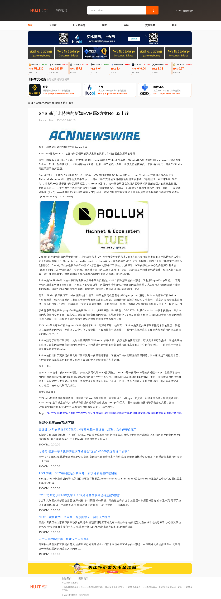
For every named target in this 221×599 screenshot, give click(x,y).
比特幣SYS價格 (66, 413)
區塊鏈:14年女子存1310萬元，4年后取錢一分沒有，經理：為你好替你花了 (88, 429)
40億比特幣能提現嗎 (141, 413)
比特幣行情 (84, 595)
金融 (126, 25)
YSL (54, 413)
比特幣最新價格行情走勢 (167, 413)
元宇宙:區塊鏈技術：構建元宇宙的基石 (64, 539)
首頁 (30, 25)
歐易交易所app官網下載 (51, 102)
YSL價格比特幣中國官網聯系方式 (110, 413)
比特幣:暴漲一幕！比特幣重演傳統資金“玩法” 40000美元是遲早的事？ (84, 451)
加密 (104, 25)
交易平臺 (150, 25)
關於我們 (83, 578)
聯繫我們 (66, 578)
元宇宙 (52, 25)
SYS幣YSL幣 (83, 413)
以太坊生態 (79, 25)
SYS (49, 413)
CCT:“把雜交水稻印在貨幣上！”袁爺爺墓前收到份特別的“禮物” (79, 495)
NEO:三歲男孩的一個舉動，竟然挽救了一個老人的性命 (75, 517)
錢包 (174, 25)
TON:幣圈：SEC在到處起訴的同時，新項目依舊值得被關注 (78, 473)
